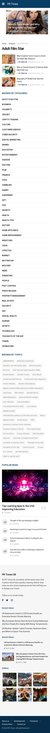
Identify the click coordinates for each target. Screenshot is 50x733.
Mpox (42, 415)
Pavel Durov (22, 420)
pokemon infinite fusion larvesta (17, 424)
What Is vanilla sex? (11, 456)
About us (5, 721)
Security (6, 306)
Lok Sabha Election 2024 (13, 406)
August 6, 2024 (34, 62)
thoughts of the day (12, 336)
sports (6, 326)
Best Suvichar (35, 365)
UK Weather (8, 346)
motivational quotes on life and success (20, 415)
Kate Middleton (9, 397)
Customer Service (11, 130)
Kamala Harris (32, 393)
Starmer (6, 438)
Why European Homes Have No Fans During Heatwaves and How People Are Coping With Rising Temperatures (32, 656)
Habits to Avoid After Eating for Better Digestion (23, 388)
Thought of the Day (35, 442)
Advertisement (19, 721)
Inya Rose (7, 393)
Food (4, 180)
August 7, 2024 (26, 31)
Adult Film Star (15, 20)
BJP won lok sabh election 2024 (26, 370)
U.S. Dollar (7, 452)
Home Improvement (12, 235)
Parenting (7, 276)
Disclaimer (34, 721)
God (4, 205)
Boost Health (8, 374)
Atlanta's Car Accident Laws (14, 365)
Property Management (14, 296)
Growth (6, 210)
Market (6, 255)
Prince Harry (8, 434)
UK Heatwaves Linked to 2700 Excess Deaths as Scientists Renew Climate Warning (23, 643)
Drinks (5, 145)
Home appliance (10, 230)
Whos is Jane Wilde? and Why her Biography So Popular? (23, 26)
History (6, 225)
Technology (8, 331)
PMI (32, 420)
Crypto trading (10, 120)
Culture (6, 125)
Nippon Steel (8, 420)
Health (5, 215)
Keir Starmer (8, 402)
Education (7, 150)
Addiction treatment (25, 361)
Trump (40, 447)
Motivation (8, 261)
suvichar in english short (13, 442)
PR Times (12, 4)
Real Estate (8, 301)
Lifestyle (6, 250)
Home (4, 44)
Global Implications (27, 384)
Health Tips (8, 220)
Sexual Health (9, 316)
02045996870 (8, 361)
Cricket (6, 115)
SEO (4, 311)
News (4, 271)
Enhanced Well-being (12, 379)
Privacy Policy (7, 724)
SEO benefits (38, 434)
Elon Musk (37, 374)
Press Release (9, 291)
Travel (5, 341)
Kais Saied (19, 393)
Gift (4, 200)
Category (12, 44)
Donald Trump (23, 374)
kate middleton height (28, 397)
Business (6, 104)
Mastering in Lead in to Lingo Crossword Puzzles (28, 529)
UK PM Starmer (22, 452)
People (5, 281)
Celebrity (7, 109)
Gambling (7, 185)
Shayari (5, 321)
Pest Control (9, 286)
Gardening (7, 195)
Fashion (6, 160)
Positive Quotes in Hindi (13, 429)
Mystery (6, 266)
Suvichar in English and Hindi (25, 438)
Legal (5, 245)
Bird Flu (6, 370)
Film (4, 170)
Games (5, 190)
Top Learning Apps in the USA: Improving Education (18, 507)
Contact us (21, 724)
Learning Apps (23, 402)
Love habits (31, 406)
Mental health (9, 411)
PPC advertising (33, 429)
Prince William (23, 434)
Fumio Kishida (9, 384)
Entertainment (10, 155)
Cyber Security (9, 135)
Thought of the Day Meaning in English (24, 520)
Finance (6, 175)
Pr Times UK (14, 31)
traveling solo (28, 447)
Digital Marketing (11, 140)
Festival (6, 165)
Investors (7, 240)
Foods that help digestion (35, 379)
